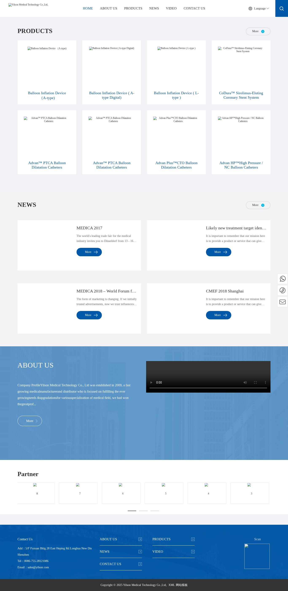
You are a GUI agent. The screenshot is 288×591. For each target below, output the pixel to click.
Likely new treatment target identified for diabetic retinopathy (236, 228)
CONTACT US (194, 8)
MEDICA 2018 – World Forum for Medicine (107, 291)
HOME (88, 8)
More (88, 252)
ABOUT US (108, 8)
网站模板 (182, 585)
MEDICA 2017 (89, 228)
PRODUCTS (133, 8)
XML (171, 585)
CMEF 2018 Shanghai (225, 291)
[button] (132, 510)
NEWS (154, 8)
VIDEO (171, 8)
